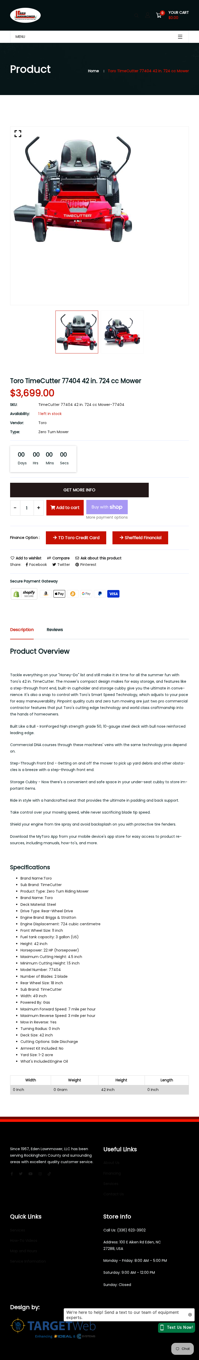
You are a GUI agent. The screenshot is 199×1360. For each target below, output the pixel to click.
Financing (112, 1173)
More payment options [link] (107, 517)
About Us (111, 1162)
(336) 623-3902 (131, 1230)
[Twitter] (20, 1173)
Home (93, 70)
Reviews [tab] (55, 630)
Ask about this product (101, 558)
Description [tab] (22, 630)
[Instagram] (40, 1173)
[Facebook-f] (11, 1173)
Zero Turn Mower (53, 431)
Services (110, 1183)
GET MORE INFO (79, 490)
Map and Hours (23, 1251)
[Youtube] (30, 1173)
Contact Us (113, 1194)
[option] (99, 189)
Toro (42, 422)
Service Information (28, 1261)
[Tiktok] (49, 1173)
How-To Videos (23, 1240)
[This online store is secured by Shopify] (24, 593)
